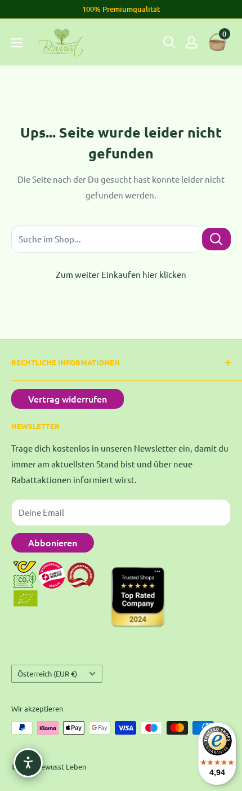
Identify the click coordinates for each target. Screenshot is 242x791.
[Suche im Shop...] (216, 239)
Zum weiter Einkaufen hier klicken (121, 274)
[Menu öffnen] (17, 42)
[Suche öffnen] (169, 42)
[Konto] (191, 42)
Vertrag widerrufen (67, 398)
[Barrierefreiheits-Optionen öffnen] (28, 762)
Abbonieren (52, 542)
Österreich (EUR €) (47, 673)
